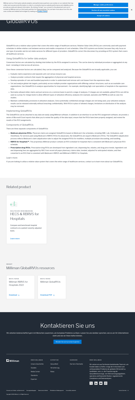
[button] (20, 287)
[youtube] (100, 383)
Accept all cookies (103, 16)
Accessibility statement (71, 390)
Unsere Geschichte (37, 364)
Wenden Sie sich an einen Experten (67, 342)
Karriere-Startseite (76, 364)
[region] (67, 10)
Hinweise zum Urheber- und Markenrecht (15, 390)
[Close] (131, 9)
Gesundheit (54, 364)
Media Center (35, 372)
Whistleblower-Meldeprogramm (57, 390)
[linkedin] (96, 383)
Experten (34, 379)
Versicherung (54, 368)
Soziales (33, 368)
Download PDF (46, 295)
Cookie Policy (42, 11)
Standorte (34, 375)
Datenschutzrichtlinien (43, 390)
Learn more (15, 238)
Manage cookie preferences (103, 5)
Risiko (52, 372)
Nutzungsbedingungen (31, 390)
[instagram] (105, 383)
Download (13, 295)
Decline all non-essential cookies (103, 10)
